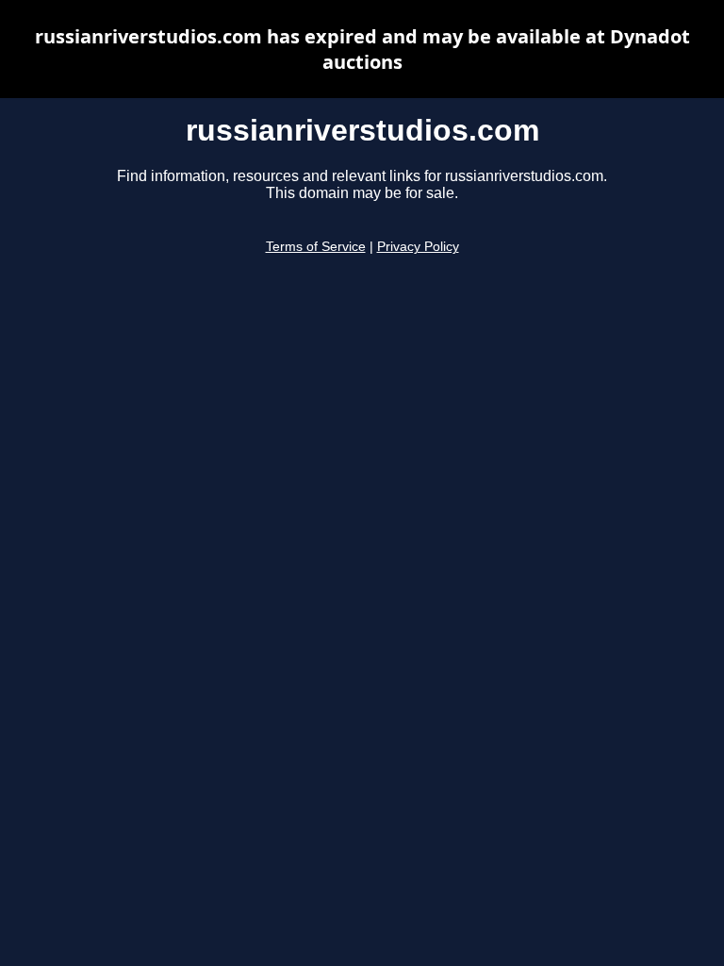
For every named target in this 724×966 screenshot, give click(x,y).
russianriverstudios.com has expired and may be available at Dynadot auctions (362, 49)
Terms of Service (316, 247)
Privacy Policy (418, 247)
